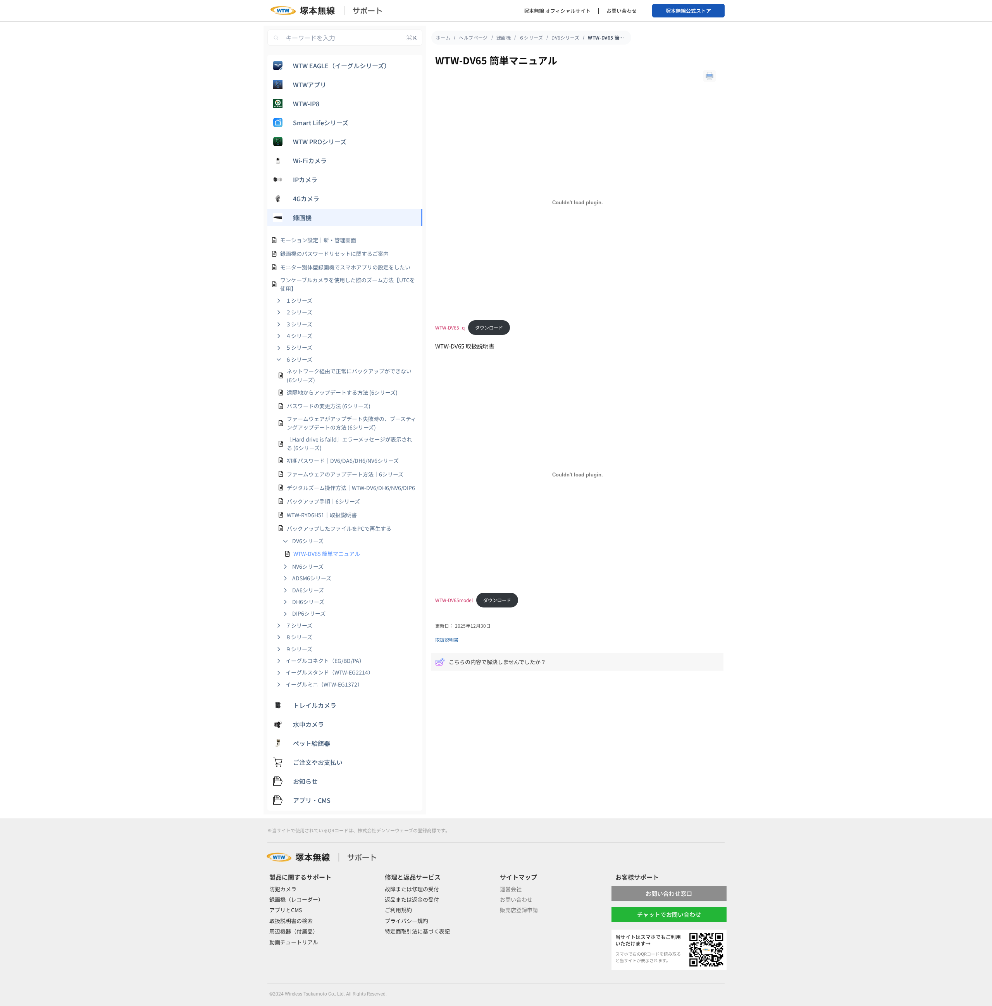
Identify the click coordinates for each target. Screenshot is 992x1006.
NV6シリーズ (308, 566)
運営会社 (511, 889)
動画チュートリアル (293, 942)
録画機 (503, 37)
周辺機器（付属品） (293, 931)
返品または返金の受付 (412, 899)
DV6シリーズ (308, 541)
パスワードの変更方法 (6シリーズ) (328, 406)
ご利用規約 (398, 910)
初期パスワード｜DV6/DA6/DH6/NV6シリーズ (343, 460)
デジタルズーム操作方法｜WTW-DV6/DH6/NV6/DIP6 (351, 488)
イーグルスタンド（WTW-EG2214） (330, 672)
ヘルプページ (473, 37)
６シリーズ (299, 359)
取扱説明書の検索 (291, 921)
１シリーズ (299, 300)
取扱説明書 (446, 639)
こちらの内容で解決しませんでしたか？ (497, 662)
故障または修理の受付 (412, 889)
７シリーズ (299, 625)
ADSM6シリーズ (311, 578)
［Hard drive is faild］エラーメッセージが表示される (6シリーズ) (349, 443)
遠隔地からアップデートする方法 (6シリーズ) (342, 392)
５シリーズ (299, 347)
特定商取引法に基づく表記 (417, 931)
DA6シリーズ (308, 590)
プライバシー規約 (406, 921)
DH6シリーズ (308, 602)
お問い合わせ (621, 10)
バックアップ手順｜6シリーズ (323, 501)
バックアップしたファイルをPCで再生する (339, 528)
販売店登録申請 (519, 910)
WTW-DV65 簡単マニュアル (326, 553)
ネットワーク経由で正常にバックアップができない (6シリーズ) (349, 375)
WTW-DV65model (454, 600)
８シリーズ (299, 637)
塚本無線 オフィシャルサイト (557, 10)
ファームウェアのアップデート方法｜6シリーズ (345, 474)
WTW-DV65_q (450, 327)
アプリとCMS (285, 910)
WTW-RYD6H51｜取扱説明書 (322, 515)
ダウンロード (489, 327)
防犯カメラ (282, 889)
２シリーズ (299, 312)
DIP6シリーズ (309, 613)
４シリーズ (299, 336)
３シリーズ (299, 324)
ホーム (443, 37)
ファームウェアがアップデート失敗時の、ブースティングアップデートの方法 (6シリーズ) (351, 423)
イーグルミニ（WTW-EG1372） (324, 684)
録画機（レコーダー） (296, 899)
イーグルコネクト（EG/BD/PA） (325, 660)
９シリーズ (299, 649)
